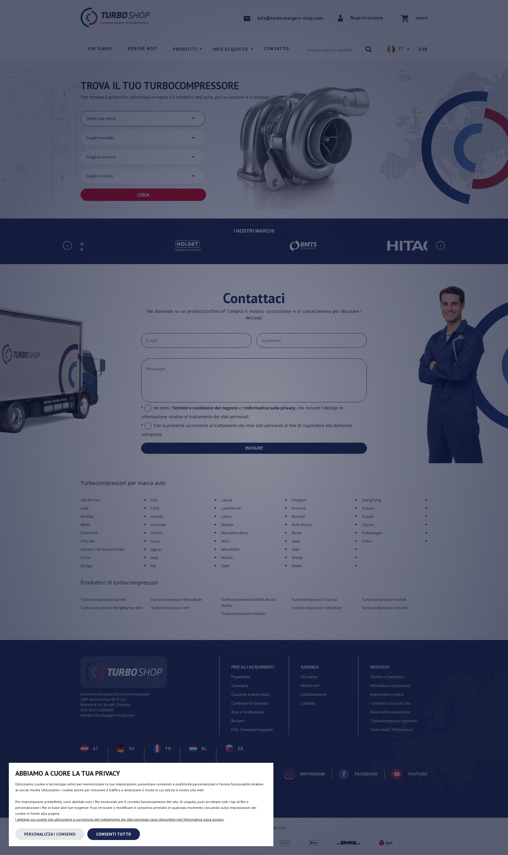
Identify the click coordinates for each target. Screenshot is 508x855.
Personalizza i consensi (50, 834)
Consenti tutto (113, 834)
